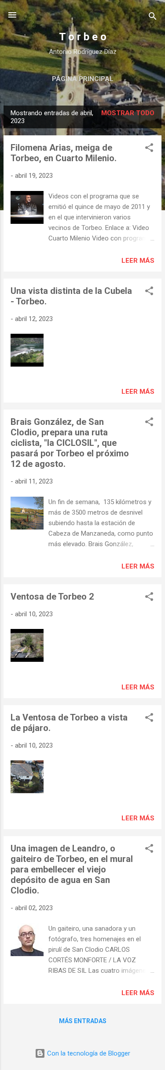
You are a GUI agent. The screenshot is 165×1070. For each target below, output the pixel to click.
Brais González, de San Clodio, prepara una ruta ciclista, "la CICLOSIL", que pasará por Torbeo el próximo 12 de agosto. (70, 443)
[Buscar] (152, 17)
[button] (149, 149)
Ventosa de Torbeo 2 (52, 596)
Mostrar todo (127, 113)
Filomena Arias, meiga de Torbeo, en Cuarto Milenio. (64, 152)
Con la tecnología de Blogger (87, 1053)
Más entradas (82, 1020)
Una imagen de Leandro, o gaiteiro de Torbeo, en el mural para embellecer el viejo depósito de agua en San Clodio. (72, 869)
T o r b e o (82, 37)
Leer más (137, 261)
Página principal (83, 79)
